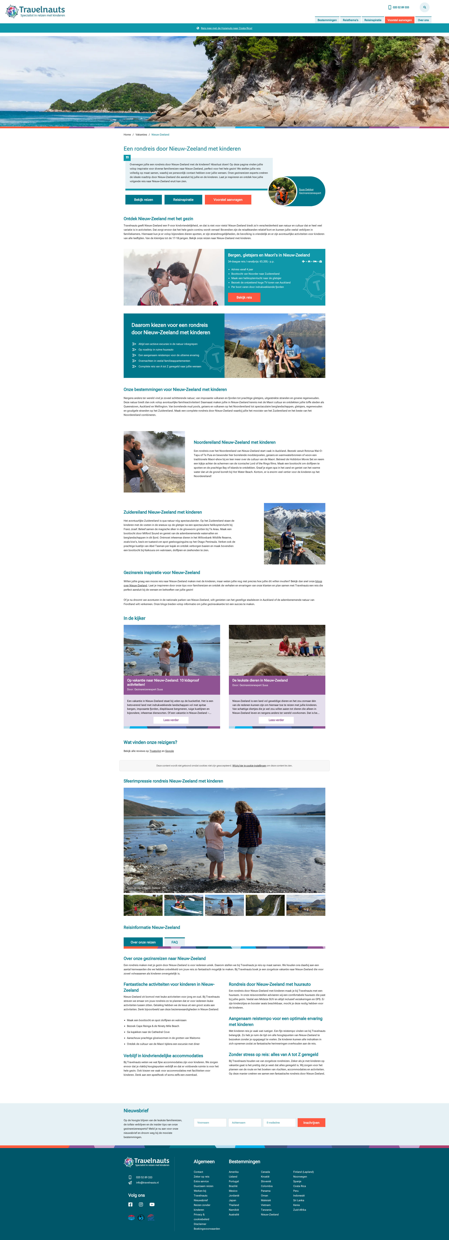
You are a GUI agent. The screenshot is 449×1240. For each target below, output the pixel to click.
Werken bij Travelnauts (200, 1193)
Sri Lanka (298, 1200)
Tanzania (266, 1209)
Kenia (296, 1205)
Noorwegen (300, 1176)
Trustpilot (155, 751)
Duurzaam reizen (203, 1186)
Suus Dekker (306, 189)
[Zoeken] (424, 7)
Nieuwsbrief (201, 1200)
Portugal (234, 1181)
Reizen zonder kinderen (202, 1207)
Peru (296, 1190)
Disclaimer (200, 1224)
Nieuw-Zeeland (270, 1214)
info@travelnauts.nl (147, 1182)
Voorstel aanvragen (400, 20)
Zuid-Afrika (299, 1209)
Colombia (267, 1186)
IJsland (233, 1176)
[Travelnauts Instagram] (143, 1205)
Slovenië (266, 1181)
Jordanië (234, 1195)
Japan (232, 1200)
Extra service (201, 1181)
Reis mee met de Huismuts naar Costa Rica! (226, 28)
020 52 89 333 (401, 7)
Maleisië (266, 1200)
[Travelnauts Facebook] (133, 1205)
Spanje (297, 1181)
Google (169, 751)
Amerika (234, 1171)
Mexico (233, 1190)
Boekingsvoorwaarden (207, 1228)
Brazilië (233, 1186)
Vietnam (266, 1205)
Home (127, 134)
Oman (264, 1195)
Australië (234, 1214)
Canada (265, 1171)
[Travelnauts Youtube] (154, 1205)
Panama (265, 1190)
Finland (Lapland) (303, 1171)
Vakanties (141, 134)
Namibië (234, 1209)
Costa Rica (299, 1186)
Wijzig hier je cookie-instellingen (249, 765)
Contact (198, 1171)
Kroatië (265, 1176)
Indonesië (299, 1195)
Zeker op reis (201, 1176)
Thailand (234, 1205)
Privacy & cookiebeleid (201, 1217)
